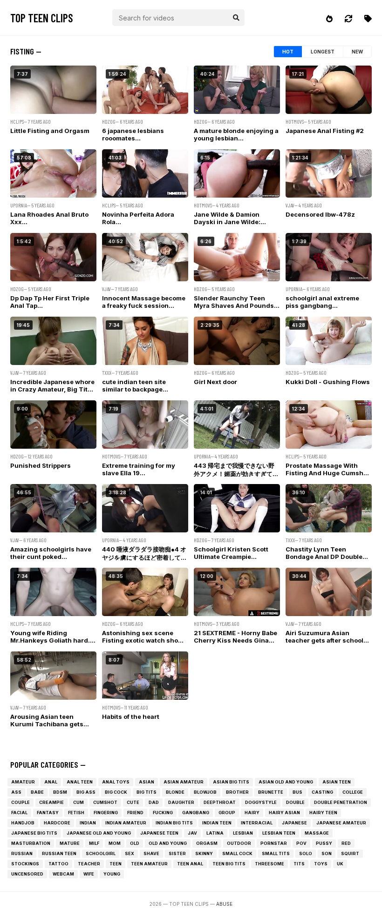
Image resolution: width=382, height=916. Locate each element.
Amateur (23, 781)
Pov (301, 843)
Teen (115, 863)
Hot (287, 51)
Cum (78, 802)
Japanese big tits (34, 833)
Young (111, 873)
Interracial (257, 822)
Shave (151, 853)
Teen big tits (229, 863)
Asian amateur (184, 781)
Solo (305, 853)
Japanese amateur (341, 822)
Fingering (106, 812)
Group (226, 812)
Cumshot (105, 802)
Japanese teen (159, 833)
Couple (20, 802)
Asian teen (336, 781)
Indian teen (217, 822)
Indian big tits (174, 822)
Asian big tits (231, 781)
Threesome (269, 863)
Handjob (22, 822)
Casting (322, 792)
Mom (115, 843)
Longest (322, 51)
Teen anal (190, 863)
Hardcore (57, 822)
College (352, 792)
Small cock (237, 853)
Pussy (324, 843)
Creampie (51, 802)
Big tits (146, 792)
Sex (129, 853)
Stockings (25, 863)
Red (346, 843)
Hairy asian (284, 812)
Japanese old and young (99, 833)
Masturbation (30, 843)
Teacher (89, 863)
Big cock (116, 792)
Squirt (350, 853)
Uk (340, 863)
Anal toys (116, 781)
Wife (88, 873)
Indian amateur (125, 822)
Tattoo (58, 863)
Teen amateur (149, 863)
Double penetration (340, 802)
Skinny (204, 853)
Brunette (270, 792)
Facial (19, 812)
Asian (146, 781)
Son (326, 853)
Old (134, 843)
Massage (317, 833)
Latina (215, 833)
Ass (16, 792)
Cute (133, 802)
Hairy (252, 812)
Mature (70, 843)
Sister (177, 853)
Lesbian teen (278, 833)
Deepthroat (220, 802)
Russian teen (59, 853)
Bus (297, 792)
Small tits (276, 853)
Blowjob (205, 792)
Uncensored (27, 873)
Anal (50, 781)
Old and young (168, 843)
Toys (320, 863)
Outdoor (239, 843)
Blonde (175, 792)
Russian (22, 853)
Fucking (163, 812)
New (357, 51)
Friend (135, 812)
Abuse (224, 904)
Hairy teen (323, 812)
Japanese (294, 822)
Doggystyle (261, 802)
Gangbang (195, 812)
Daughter (181, 802)
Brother (237, 792)
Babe (37, 792)
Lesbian (243, 833)
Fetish (76, 812)
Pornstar (273, 843)
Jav (192, 833)
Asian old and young (286, 781)
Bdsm (60, 792)
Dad (154, 802)
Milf (94, 843)
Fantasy (48, 812)
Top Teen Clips (41, 18)
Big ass (86, 792)
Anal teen (80, 781)
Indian (88, 822)
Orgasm (207, 843)
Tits (299, 863)
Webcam (63, 873)
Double (295, 802)
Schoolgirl (101, 853)
